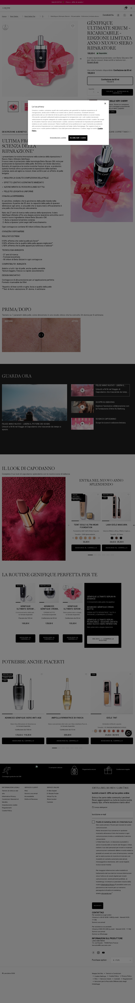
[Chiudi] (105, 103)
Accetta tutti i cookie (78, 138)
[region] (68, 122)
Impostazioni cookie (58, 137)
